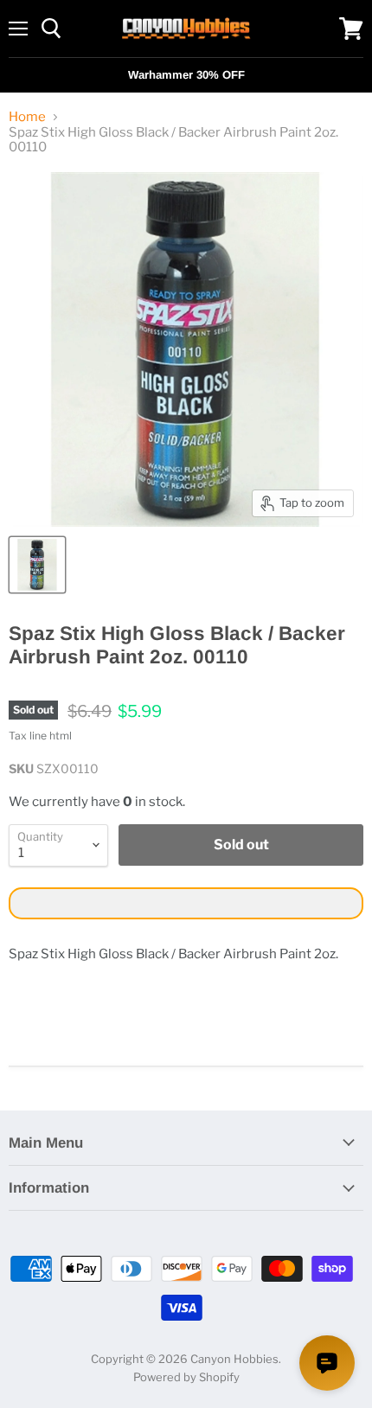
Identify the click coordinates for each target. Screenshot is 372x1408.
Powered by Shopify (186, 1377)
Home (27, 117)
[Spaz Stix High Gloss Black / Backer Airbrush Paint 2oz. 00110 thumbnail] (37, 564)
